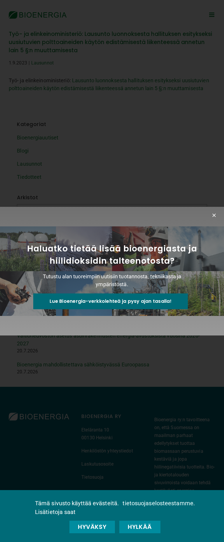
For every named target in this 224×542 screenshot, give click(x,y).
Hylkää (140, 527)
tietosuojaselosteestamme (158, 503)
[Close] (214, 215)
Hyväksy (92, 527)
